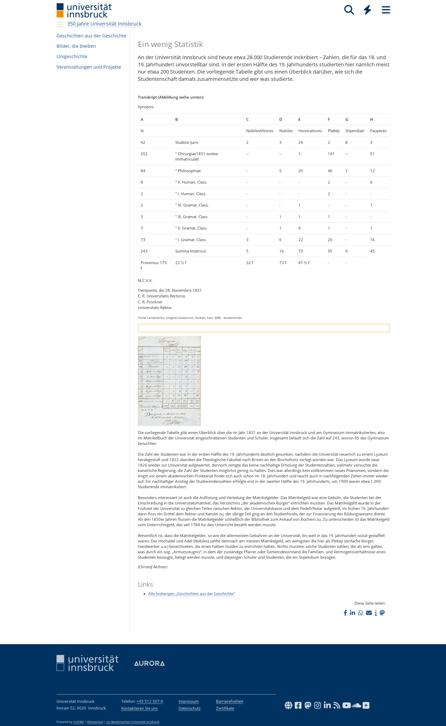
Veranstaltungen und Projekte (89, 67)
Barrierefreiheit (229, 701)
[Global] (367, 10)
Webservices (95, 722)
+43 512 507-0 (150, 701)
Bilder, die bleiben (76, 46)
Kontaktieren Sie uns (139, 708)
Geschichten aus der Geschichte (91, 36)
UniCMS (78, 722)
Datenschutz (190, 708)
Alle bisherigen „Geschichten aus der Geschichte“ (191, 593)
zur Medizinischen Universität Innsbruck (133, 722)
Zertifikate (225, 708)
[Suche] (349, 10)
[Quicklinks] (367, 10)
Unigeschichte (72, 56)
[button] (345, 613)
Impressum (189, 701)
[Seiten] (386, 10)
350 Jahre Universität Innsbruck (104, 23)
